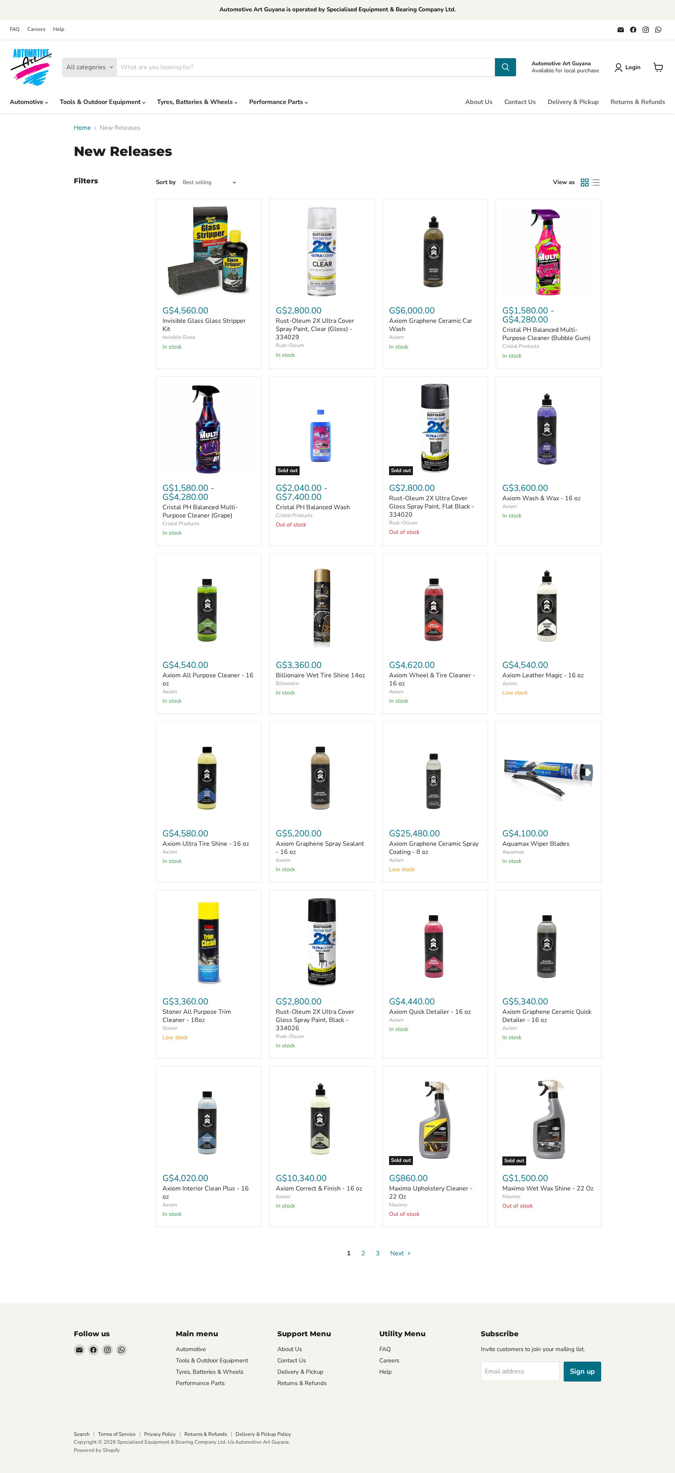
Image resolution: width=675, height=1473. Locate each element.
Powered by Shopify (97, 1450)
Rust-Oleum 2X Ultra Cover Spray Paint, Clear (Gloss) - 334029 (315, 329)
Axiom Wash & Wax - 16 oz (541, 498)
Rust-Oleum (290, 345)
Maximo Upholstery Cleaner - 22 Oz (431, 1192)
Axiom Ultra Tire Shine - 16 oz (205, 843)
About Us (479, 102)
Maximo (398, 1204)
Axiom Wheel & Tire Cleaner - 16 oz (432, 679)
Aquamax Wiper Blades (536, 843)
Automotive (27, 102)
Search (81, 1434)
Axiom (396, 337)
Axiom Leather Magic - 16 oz (543, 675)
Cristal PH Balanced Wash (313, 507)
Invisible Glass (178, 337)
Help (58, 29)
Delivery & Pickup (573, 102)
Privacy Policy (160, 1434)
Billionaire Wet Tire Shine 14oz (320, 675)
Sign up (582, 1371)
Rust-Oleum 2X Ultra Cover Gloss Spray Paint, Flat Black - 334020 (431, 506)
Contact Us (520, 102)
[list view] (595, 182)
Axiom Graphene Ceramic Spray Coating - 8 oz (434, 847)
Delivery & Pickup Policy (263, 1434)
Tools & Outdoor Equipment (101, 102)
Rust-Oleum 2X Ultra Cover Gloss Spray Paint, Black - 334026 (315, 1020)
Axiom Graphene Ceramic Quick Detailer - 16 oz (546, 1016)
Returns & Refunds (638, 102)
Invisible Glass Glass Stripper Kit (204, 325)
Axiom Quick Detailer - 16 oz (430, 1012)
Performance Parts (277, 102)
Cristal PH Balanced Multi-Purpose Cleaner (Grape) (200, 511)
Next (397, 1253)
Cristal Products (520, 346)
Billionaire (287, 683)
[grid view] (584, 182)
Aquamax (513, 852)
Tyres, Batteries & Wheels (195, 102)
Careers (36, 29)
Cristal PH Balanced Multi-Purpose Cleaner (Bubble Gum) (546, 334)
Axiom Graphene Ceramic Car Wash (430, 325)
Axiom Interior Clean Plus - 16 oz (205, 1192)
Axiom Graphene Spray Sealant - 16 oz (320, 847)
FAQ (15, 29)
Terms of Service (117, 1434)
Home (82, 127)
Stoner (170, 1028)
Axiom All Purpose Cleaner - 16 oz (208, 679)
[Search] (505, 67)
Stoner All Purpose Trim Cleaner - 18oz (196, 1016)
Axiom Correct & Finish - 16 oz (319, 1188)
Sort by (166, 182)
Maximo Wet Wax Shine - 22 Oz (547, 1188)
